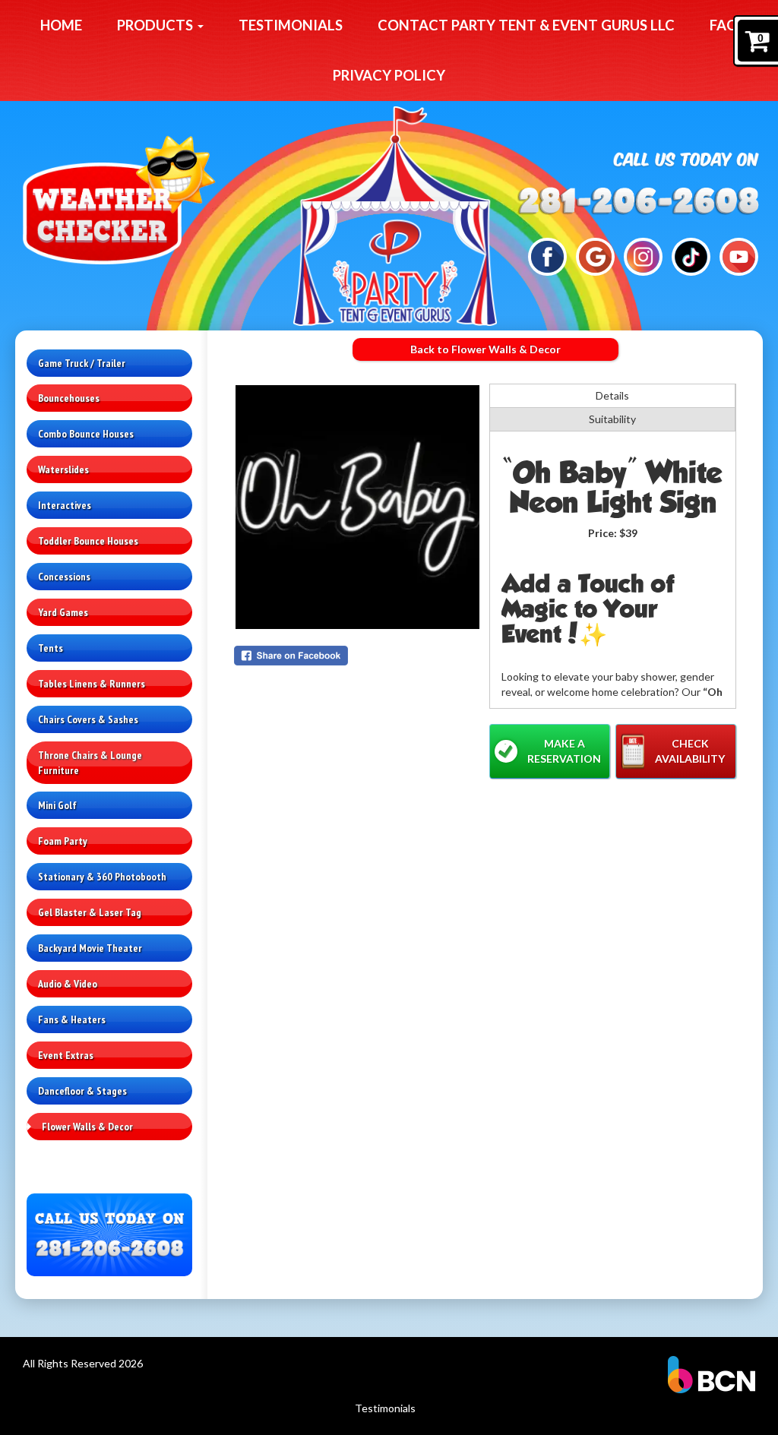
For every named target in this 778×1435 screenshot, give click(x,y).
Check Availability (690, 751)
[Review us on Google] (595, 255)
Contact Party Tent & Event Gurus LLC (526, 25)
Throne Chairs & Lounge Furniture (90, 762)
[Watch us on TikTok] (691, 255)
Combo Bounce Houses (86, 434)
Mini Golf (57, 805)
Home (61, 25)
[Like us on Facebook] (547, 255)
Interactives (64, 505)
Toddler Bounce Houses (88, 541)
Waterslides (63, 469)
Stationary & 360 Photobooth (102, 876)
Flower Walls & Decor (87, 1126)
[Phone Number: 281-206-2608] (638, 200)
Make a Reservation (564, 751)
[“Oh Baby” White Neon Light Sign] (357, 507)
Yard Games (63, 612)
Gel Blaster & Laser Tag (89, 912)
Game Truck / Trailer (81, 363)
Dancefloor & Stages (82, 1091)
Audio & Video (67, 984)
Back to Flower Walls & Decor (485, 349)
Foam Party (62, 841)
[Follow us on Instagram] (643, 255)
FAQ (724, 25)
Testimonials (291, 25)
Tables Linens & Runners (91, 684)
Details (612, 395)
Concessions (64, 576)
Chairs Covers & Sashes (88, 719)
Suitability (612, 418)
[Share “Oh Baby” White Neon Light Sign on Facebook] (357, 655)
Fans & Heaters (72, 1019)
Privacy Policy (389, 75)
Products (156, 25)
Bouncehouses (69, 398)
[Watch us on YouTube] (738, 255)
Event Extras (65, 1055)
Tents (50, 648)
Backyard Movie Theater (90, 948)
